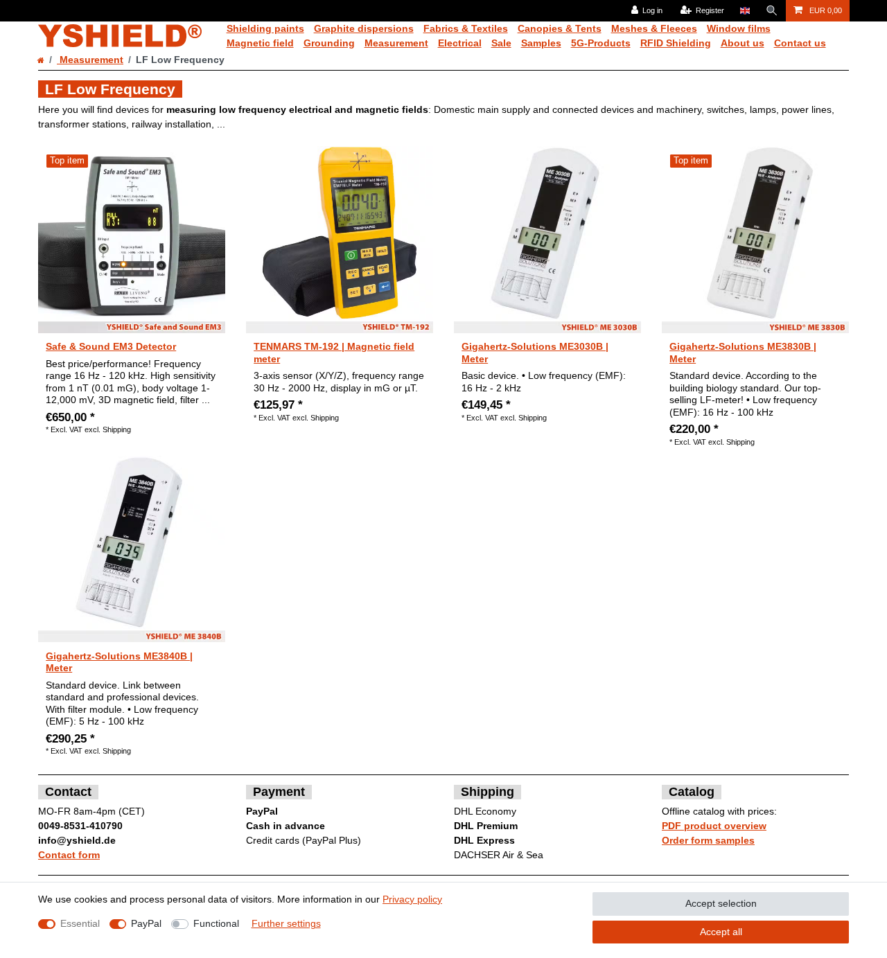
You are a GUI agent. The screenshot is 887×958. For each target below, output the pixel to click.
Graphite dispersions (364, 28)
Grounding (329, 42)
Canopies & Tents (559, 28)
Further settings (286, 923)
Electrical (460, 42)
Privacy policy (412, 899)
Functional (216, 923)
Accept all (721, 931)
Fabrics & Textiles (465, 28)
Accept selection (721, 903)
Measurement (396, 42)
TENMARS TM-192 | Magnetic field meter (334, 352)
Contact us (800, 42)
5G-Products (601, 42)
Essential (80, 923)
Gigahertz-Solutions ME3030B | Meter (535, 352)
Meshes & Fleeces (654, 28)
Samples (541, 42)
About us (742, 42)
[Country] (744, 10)
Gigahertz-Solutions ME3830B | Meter (742, 352)
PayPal (146, 923)
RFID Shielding (675, 42)
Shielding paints (265, 28)
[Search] (772, 10)
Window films (739, 28)
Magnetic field (260, 42)
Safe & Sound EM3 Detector (111, 346)
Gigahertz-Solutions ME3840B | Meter (119, 662)
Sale (501, 42)
